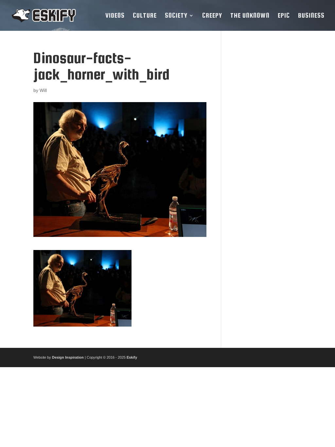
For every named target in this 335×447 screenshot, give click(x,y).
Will (43, 90)
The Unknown (250, 16)
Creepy (212, 16)
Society (176, 16)
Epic (284, 16)
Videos (115, 16)
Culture (145, 16)
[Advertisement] (266, 148)
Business (311, 16)
